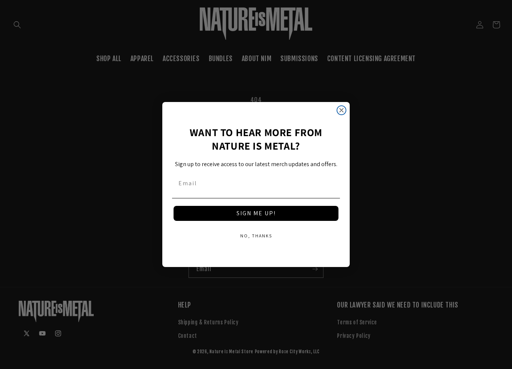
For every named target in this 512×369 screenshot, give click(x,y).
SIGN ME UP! (256, 213)
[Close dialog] (341, 110)
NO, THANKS (256, 235)
